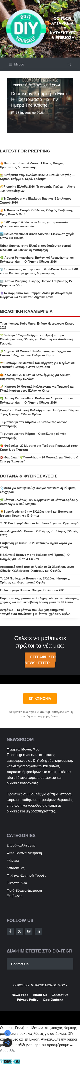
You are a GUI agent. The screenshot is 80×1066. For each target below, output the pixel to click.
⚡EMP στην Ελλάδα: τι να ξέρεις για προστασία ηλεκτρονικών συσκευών (34, 224)
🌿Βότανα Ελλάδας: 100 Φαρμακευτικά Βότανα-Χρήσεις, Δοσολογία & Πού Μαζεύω (39, 502)
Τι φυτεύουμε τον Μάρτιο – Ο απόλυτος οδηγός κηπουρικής (33, 435)
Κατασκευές (15, 868)
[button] (69, 64)
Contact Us (19, 964)
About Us (7, 1051)
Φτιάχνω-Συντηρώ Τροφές (26, 875)
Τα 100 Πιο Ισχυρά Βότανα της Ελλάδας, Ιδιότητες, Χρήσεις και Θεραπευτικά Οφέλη (35, 580)
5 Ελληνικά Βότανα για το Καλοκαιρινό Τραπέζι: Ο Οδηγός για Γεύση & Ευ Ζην (35, 556)
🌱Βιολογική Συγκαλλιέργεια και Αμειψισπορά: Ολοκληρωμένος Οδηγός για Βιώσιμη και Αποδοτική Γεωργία (36, 339)
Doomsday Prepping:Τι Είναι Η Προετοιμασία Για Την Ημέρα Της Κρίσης (39, 99)
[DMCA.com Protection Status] (10, 1063)
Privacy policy (27, 999)
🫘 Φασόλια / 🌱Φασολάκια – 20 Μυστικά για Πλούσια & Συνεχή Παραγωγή (39, 459)
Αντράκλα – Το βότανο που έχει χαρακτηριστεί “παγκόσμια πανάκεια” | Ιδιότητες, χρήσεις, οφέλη (35, 612)
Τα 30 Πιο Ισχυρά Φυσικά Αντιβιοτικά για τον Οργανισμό (39, 523)
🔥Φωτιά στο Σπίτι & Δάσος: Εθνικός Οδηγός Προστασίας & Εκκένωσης (32, 165)
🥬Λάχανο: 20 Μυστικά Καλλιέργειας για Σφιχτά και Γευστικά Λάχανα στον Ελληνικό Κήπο (35, 353)
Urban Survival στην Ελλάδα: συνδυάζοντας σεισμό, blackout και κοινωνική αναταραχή (36, 247)
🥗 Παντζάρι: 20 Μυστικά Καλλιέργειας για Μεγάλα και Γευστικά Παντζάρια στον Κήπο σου (37, 365)
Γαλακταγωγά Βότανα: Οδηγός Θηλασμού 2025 (32, 590)
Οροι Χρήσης (53, 999)
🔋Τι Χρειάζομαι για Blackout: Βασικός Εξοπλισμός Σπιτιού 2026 (35, 200)
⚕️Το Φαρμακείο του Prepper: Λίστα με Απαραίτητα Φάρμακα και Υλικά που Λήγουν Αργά (36, 295)
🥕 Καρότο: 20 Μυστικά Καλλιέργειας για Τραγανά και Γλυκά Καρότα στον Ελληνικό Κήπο (37, 388)
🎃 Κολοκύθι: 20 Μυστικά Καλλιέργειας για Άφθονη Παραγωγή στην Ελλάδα (35, 377)
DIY (36, 760)
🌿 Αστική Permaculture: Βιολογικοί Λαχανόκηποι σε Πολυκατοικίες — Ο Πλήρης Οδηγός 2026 (37, 259)
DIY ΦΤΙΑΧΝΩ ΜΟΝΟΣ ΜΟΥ (44, 985)
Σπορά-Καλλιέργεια (21, 845)
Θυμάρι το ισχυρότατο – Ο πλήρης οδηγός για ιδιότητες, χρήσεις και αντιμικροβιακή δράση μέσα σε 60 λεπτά (39, 600)
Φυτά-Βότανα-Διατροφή (24, 853)
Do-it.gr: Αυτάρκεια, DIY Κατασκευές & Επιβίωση (63, 28)
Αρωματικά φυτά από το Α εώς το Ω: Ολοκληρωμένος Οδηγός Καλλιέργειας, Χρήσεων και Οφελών (37, 568)
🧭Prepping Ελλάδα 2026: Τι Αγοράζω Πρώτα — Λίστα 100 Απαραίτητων (37, 188)
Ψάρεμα (13, 860)
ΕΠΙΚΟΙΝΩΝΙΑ (40, 698)
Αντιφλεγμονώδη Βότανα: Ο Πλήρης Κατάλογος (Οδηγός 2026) (39, 533)
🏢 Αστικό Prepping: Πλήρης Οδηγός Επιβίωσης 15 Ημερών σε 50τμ (36, 283)
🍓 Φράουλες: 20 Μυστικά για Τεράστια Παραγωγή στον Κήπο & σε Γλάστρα (39, 447)
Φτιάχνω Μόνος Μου (23, 749)
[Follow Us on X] (19, 931)
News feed (20, 995)
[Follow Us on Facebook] (10, 931)
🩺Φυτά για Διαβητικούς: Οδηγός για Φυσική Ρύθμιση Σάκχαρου (38, 490)
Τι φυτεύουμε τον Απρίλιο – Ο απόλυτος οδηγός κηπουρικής (33, 424)
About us (40, 995)
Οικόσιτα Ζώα (17, 883)
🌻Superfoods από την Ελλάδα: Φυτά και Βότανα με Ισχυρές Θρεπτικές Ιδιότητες (36, 513)
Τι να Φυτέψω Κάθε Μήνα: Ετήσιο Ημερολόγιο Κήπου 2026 (37, 325)
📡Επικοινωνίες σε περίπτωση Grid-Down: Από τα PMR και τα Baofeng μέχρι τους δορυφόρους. (39, 271)
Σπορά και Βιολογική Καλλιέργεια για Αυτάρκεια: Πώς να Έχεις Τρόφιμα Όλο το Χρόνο (39, 412)
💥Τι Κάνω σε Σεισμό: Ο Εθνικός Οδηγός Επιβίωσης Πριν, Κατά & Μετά (36, 212)
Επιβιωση (14, 896)
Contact (58, 995)
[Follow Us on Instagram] (28, 931)
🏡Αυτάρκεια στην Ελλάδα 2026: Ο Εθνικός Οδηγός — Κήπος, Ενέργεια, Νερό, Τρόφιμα (37, 177)
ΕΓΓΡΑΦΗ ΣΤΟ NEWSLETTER (40, 660)
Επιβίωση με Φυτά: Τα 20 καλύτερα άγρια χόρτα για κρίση (36, 545)
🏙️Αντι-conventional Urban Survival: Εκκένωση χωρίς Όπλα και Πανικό (37, 236)
